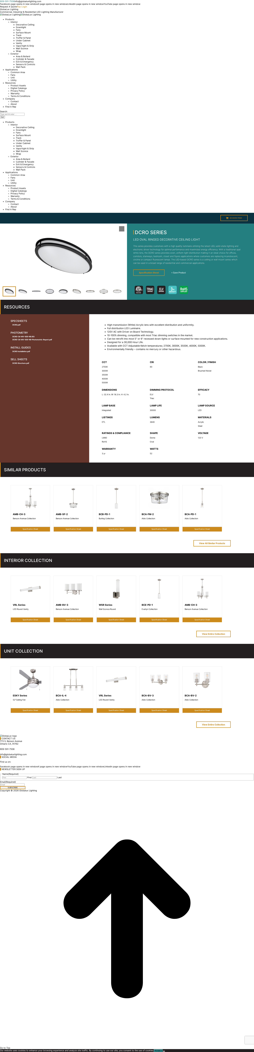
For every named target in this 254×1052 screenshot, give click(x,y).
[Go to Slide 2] (22, 291)
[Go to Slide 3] (36, 291)
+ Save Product (178, 273)
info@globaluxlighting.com (28, 1)
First (29, 777)
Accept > (158, 1051)
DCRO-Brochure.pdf (20, 363)
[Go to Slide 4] (49, 291)
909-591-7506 (7, 1)
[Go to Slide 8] (103, 291)
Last (59, 777)
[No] (164, 1051)
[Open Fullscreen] (121, 228)
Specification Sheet (149, 272)
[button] (63, 256)
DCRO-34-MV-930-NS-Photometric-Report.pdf (32, 340)
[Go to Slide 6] (76, 291)
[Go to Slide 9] (117, 291)
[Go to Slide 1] (9, 291)
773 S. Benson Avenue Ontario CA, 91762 (11, 742)
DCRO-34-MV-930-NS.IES (23, 337)
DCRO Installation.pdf (21, 351)
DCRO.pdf (16, 325)
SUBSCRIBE (13, 788)
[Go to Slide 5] (63, 291)
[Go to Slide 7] (90, 291)
